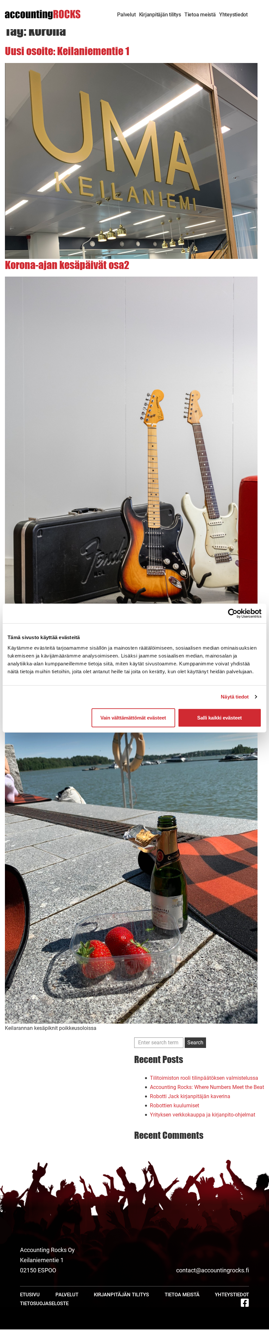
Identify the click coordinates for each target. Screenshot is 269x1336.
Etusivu (30, 1295)
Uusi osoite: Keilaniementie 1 (67, 51)
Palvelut (126, 14)
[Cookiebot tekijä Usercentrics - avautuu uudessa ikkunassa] (232, 613)
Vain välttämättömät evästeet (133, 717)
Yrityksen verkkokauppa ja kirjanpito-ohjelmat (202, 1115)
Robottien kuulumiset (174, 1105)
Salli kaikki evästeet (219, 717)
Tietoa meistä (200, 14)
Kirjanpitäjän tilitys (160, 14)
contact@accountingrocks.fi (212, 1270)
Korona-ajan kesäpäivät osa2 (67, 265)
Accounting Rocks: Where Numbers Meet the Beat (207, 1087)
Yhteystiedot (233, 14)
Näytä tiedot (235, 696)
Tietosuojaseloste (44, 1303)
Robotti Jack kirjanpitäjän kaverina (190, 1096)
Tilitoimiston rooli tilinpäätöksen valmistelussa (204, 1078)
